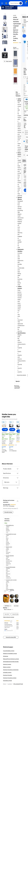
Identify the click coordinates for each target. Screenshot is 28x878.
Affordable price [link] (10, 525)
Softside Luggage (7, 672)
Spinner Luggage (7, 664)
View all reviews (8, 512)
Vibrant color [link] (9, 546)
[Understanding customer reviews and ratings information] (17, 508)
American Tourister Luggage (9, 677)
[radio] (15, 54)
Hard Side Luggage (7, 680)
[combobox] (16, 3)
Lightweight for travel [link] (11, 534)
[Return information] (23, 33)
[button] (16, 94)
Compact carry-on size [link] (11, 579)
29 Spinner (5, 656)
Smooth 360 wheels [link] (10, 567)
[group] (19, 43)
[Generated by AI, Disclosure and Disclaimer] (9, 591)
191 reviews (11, 506)
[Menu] (2, 3)
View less (12, 590)
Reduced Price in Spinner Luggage (11, 658)
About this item (7, 464)
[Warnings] (18, 488)
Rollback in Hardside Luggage (10, 653)
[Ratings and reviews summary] (18, 500)
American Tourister (7, 675)
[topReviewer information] (12, 630)
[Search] (20, 3)
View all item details (21, 375)
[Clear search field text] (18, 3)
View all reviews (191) (11, 637)
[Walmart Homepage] (6, 3)
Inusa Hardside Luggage (8, 650)
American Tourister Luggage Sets (10, 669)
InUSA (14, 15)
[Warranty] (16, 482)
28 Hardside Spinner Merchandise (11, 661)
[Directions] (18, 478)
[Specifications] (18, 473)
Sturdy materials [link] (10, 555)
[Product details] (18, 469)
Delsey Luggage (6, 667)
